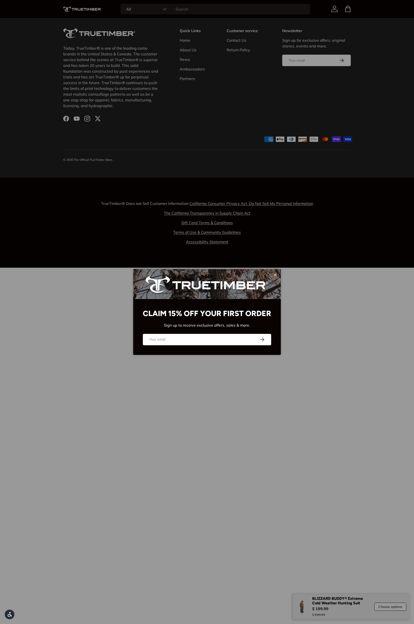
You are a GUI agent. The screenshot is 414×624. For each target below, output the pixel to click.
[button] (9, 614)
